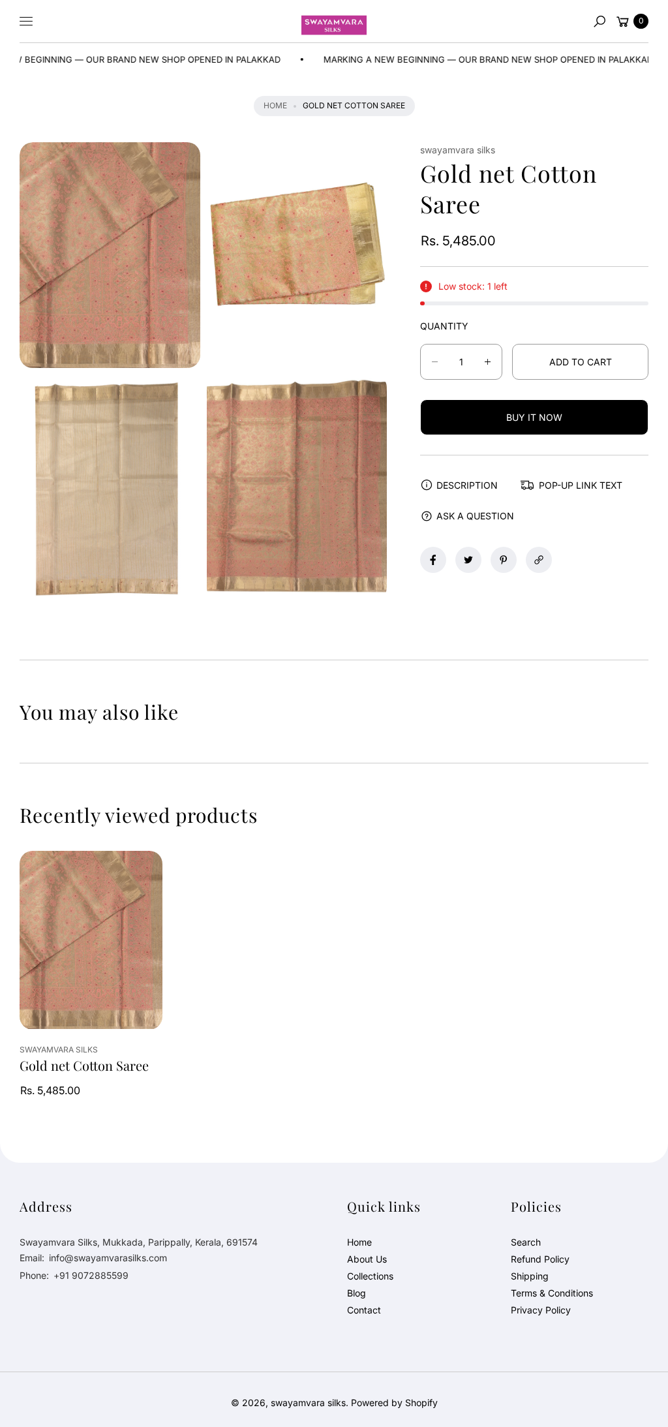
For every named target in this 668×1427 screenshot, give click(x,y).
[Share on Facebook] (433, 560)
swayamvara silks (308, 1402)
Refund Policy (540, 1259)
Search (526, 1242)
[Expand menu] (26, 21)
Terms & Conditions (552, 1292)
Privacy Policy (541, 1309)
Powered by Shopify (394, 1402)
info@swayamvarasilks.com (106, 1257)
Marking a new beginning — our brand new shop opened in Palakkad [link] (453, 59)
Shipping (530, 1275)
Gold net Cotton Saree (84, 1065)
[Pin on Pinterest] (504, 560)
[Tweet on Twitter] (468, 560)
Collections (370, 1275)
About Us (367, 1259)
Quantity (444, 325)
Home (275, 105)
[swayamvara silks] (334, 21)
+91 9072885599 (91, 1275)
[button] (599, 21)
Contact (364, 1309)
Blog (356, 1292)
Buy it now (534, 417)
